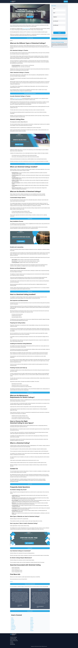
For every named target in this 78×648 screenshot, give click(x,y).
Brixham (31, 624)
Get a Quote (29, 16)
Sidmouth (12, 620)
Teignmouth (13, 625)
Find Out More (30, 218)
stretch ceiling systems (26, 28)
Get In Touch (59, 38)
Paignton (31, 620)
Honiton (12, 619)
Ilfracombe (32, 623)
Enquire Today (30, 291)
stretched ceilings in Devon (17, 98)
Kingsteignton (13, 626)
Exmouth (12, 622)
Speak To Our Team (30, 392)
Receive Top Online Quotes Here (30, 163)
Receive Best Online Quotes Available (30, 93)
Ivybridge (31, 627)
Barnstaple (13, 629)
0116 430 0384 (12, 644)
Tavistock (31, 626)
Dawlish (12, 623)
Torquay (31, 617)
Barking (11, 581)
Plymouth (31, 630)
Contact (66, 1)
